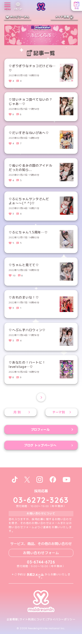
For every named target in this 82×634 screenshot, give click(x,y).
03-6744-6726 (41, 562)
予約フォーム (35, 574)
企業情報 (12, 619)
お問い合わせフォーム (41, 552)
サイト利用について (32, 619)
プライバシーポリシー (61, 619)
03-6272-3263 (41, 500)
